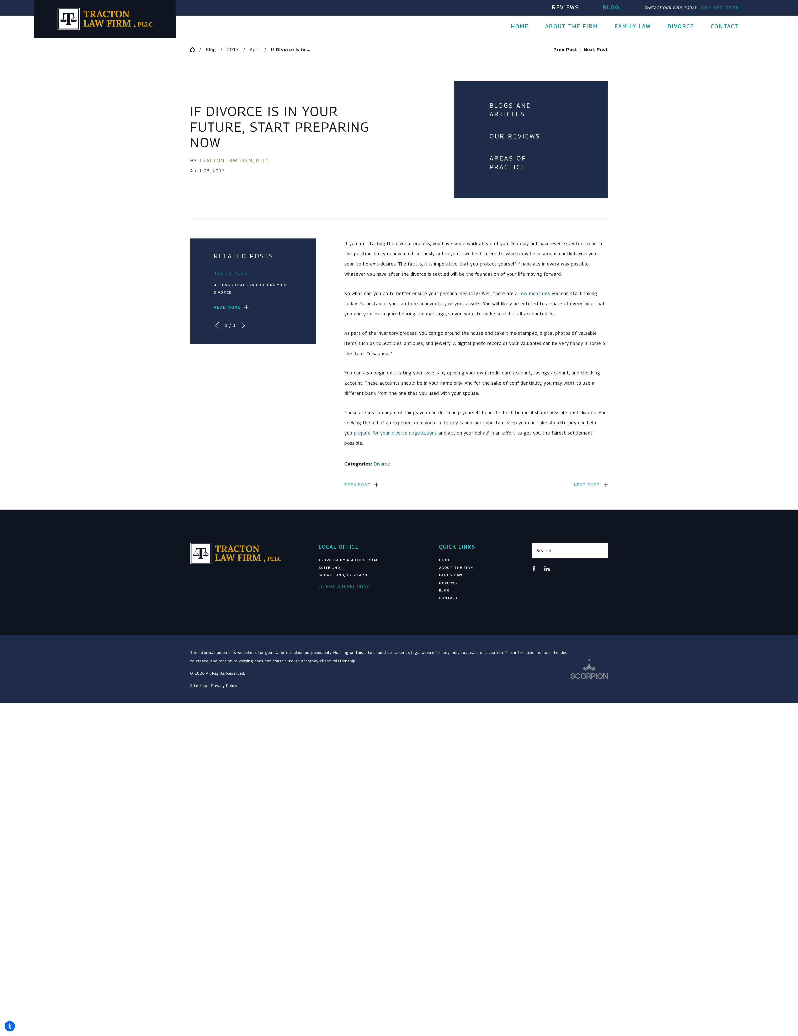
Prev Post (357, 484)
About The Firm (456, 568)
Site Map (198, 685)
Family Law (450, 575)
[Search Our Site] (600, 550)
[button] (10, 1026)
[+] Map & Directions (344, 586)
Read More (227, 307)
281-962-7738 (720, 7)
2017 (233, 49)
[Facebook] (534, 568)
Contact (448, 598)
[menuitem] (524, 26)
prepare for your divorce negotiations (395, 433)
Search (544, 550)
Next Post (587, 484)
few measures (534, 293)
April (255, 49)
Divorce (382, 464)
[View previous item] (217, 325)
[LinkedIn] (547, 568)
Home (445, 560)
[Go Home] (194, 49)
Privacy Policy (224, 685)
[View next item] (243, 325)
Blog (611, 7)
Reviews (565, 7)
